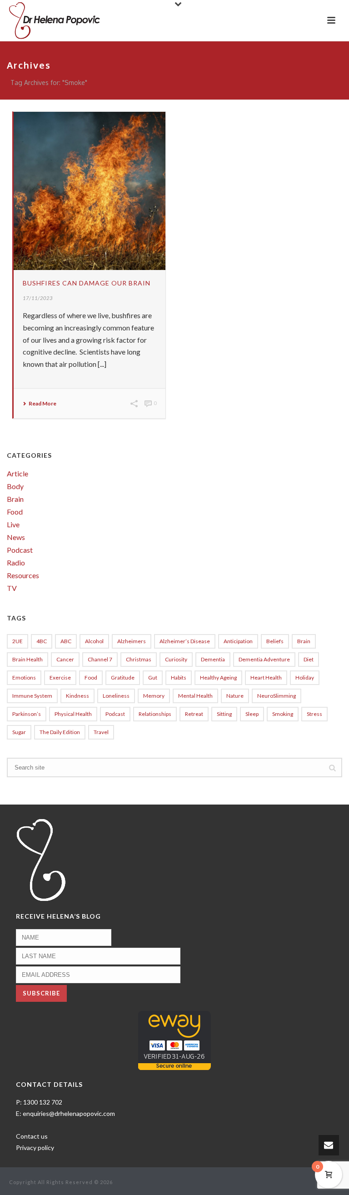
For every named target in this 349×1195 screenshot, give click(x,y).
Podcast (20, 550)
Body (15, 486)
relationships (155, 713)
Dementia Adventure (264, 659)
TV (12, 588)
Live (13, 524)
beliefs (275, 641)
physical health (73, 713)
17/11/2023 (38, 298)
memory (154, 695)
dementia (213, 659)
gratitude (123, 677)
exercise (60, 677)
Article (17, 474)
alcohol (94, 641)
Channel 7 (100, 659)
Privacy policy (35, 1147)
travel (101, 732)
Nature (235, 695)
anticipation (238, 641)
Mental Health (195, 695)
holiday (304, 677)
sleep (252, 713)
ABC (65, 641)
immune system (32, 695)
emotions (24, 677)
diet (309, 659)
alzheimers (131, 641)
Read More (42, 403)
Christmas (138, 659)
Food (15, 512)
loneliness (116, 695)
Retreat (194, 713)
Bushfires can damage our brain (86, 283)
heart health (266, 677)
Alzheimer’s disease (185, 641)
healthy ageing (218, 677)
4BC (41, 641)
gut (152, 677)
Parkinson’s (26, 713)
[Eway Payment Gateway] (174, 1039)
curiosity (176, 659)
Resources (23, 575)
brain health (27, 659)
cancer (65, 659)
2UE (17, 641)
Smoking (282, 713)
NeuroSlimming (276, 695)
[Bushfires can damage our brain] (89, 191)
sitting (224, 713)
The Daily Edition (60, 732)
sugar (19, 732)
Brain (15, 499)
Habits (178, 677)
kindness (77, 695)
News (16, 537)
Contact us (32, 1136)
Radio (16, 563)
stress (314, 713)
